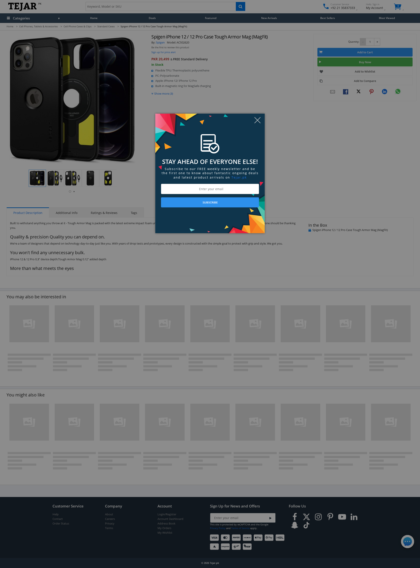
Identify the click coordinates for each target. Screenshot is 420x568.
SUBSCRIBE (210, 202)
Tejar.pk (239, 177)
